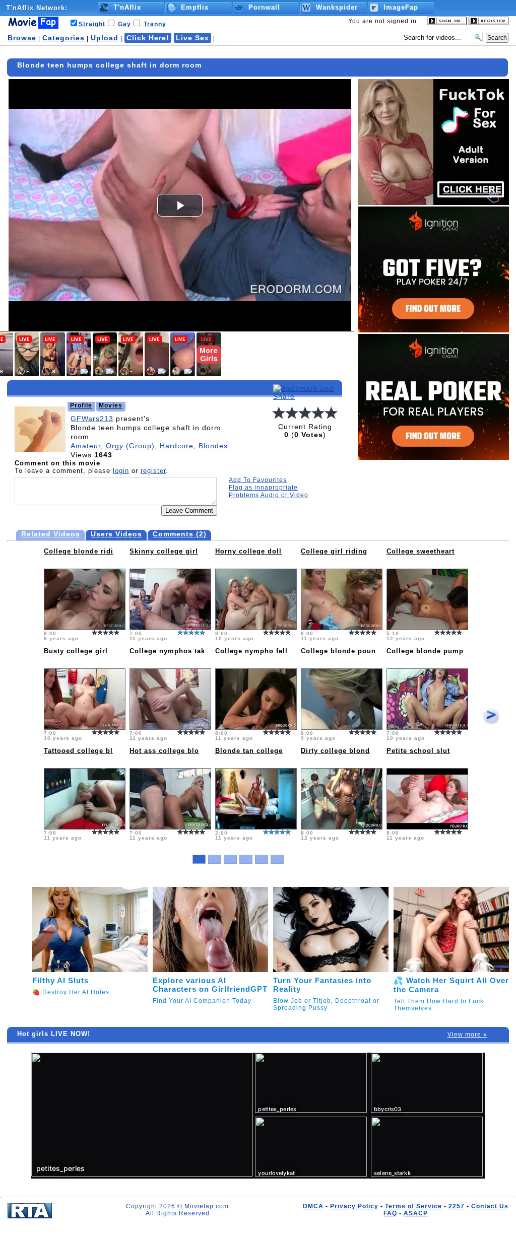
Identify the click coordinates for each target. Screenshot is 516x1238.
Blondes (213, 446)
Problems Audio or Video (268, 495)
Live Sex (192, 38)
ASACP (416, 1213)
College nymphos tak (167, 651)
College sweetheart (420, 551)
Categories (63, 38)
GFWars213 (92, 419)
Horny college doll (248, 551)
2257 (456, 1206)
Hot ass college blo (164, 750)
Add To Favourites (258, 480)
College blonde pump (425, 651)
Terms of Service (413, 1206)
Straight (92, 24)
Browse (22, 38)
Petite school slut (418, 750)
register (153, 470)
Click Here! (147, 38)
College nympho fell (251, 651)
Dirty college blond (335, 750)
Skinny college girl (164, 551)
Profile (81, 405)
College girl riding (334, 551)
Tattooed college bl (78, 750)
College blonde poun (338, 651)
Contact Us (489, 1206)
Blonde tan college (249, 750)
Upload (104, 38)
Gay (124, 24)
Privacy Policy (354, 1206)
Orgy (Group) (130, 446)
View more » (467, 1034)
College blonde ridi (78, 551)
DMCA (313, 1206)
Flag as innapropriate (263, 487)
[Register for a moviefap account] (488, 23)
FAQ (390, 1213)
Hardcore (177, 446)
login (121, 470)
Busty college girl (76, 651)
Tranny (155, 24)
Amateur (86, 446)
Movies (110, 405)
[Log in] (447, 23)
